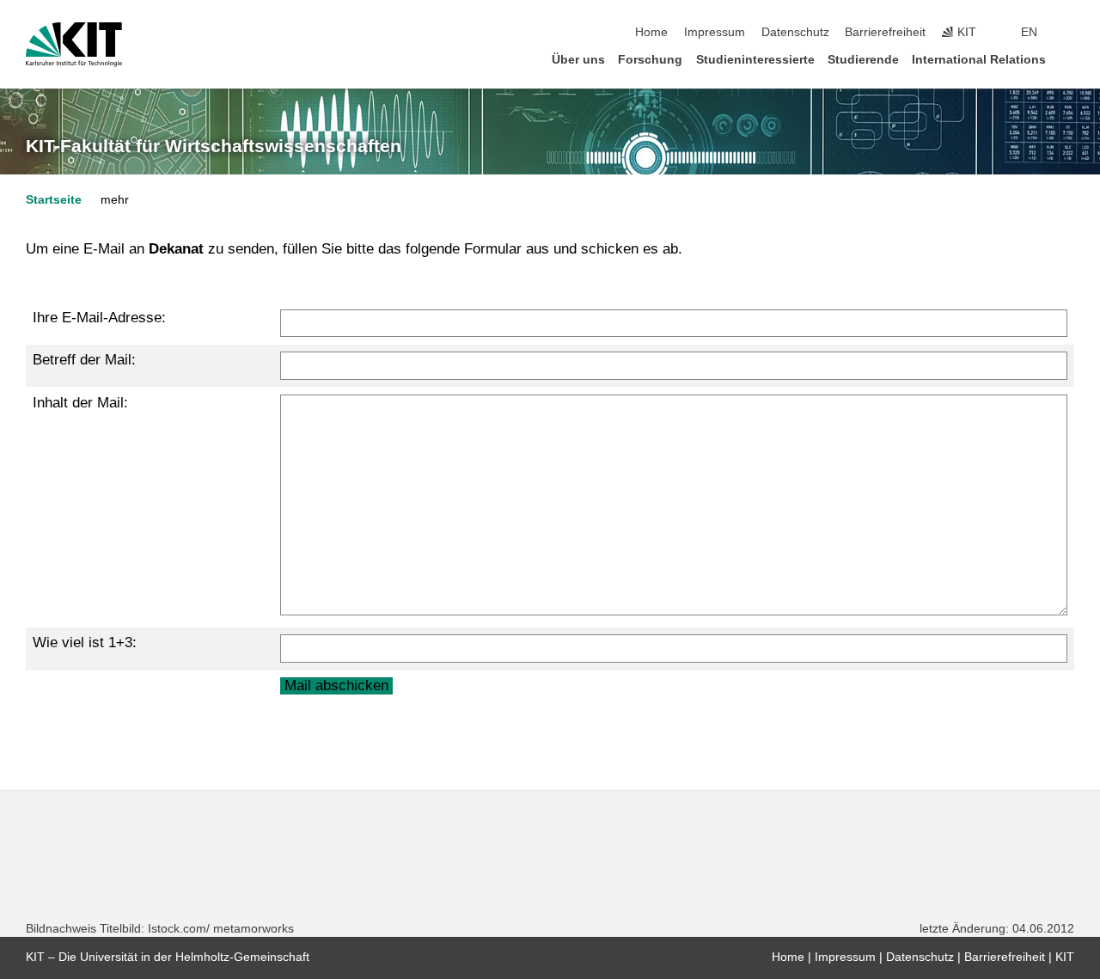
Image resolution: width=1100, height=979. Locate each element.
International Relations (979, 59)
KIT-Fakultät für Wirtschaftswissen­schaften (213, 146)
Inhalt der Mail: (80, 403)
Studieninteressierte (755, 59)
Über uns (578, 59)
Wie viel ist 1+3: (85, 642)
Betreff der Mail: (84, 360)
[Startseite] (1069, 59)
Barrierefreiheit (885, 32)
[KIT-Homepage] (74, 44)
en (1029, 32)
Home (651, 32)
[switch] (1069, 33)
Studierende (863, 59)
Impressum (714, 32)
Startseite (54, 199)
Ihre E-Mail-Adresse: (99, 317)
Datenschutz (795, 32)
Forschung (650, 59)
